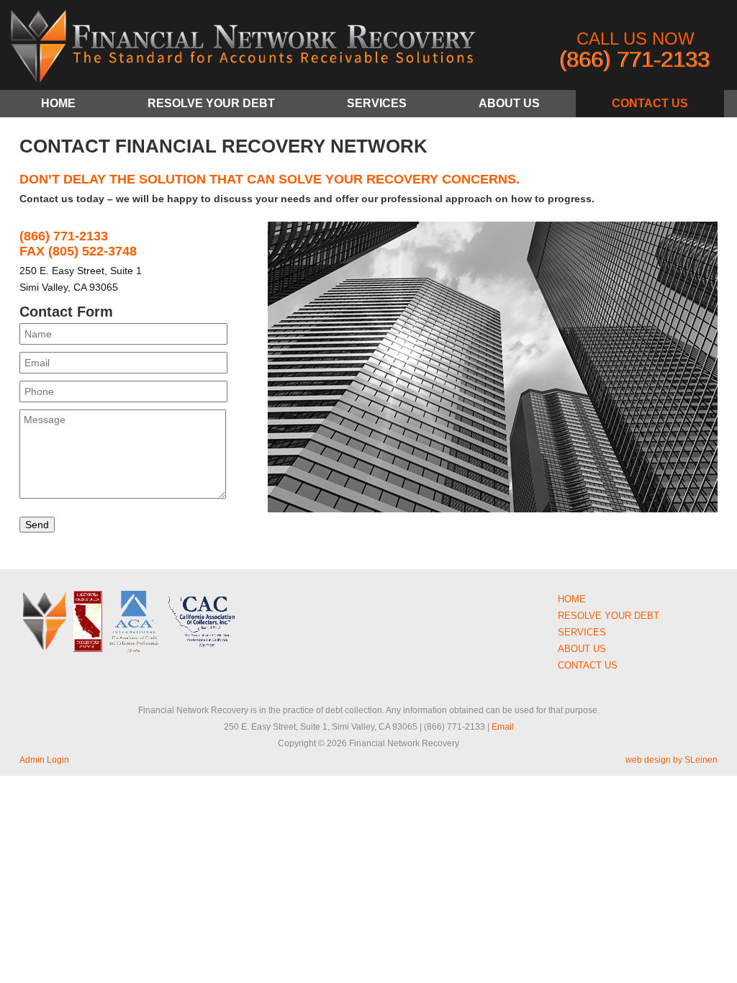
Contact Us (650, 103)
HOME (58, 103)
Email (503, 727)
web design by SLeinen (671, 760)
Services (377, 103)
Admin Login (44, 760)
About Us (509, 103)
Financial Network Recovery (243, 48)
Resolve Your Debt (211, 103)
